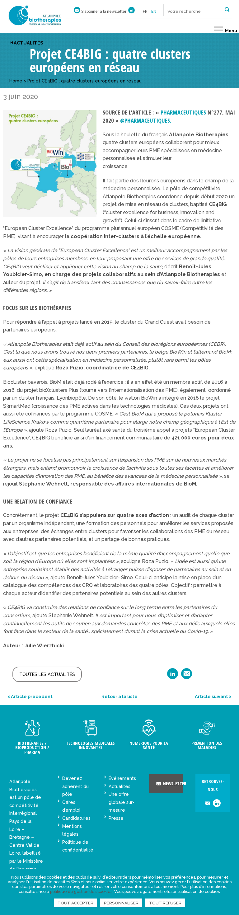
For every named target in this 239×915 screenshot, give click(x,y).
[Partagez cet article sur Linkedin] (172, 675)
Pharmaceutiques (183, 112)
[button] (227, 9)
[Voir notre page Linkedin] (131, 11)
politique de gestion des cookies (81, 891)
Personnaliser (121, 902)
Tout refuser (165, 902)
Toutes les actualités (47, 674)
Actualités (28, 42)
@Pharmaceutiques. (145, 120)
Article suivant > (213, 696)
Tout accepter (75, 902)
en (153, 11)
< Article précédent (30, 696)
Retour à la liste (119, 696)
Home (15, 80)
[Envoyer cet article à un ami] (186, 675)
